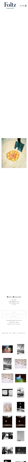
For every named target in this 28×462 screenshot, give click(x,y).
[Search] (23, 5)
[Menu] (26, 5)
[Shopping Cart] (20, 6)
